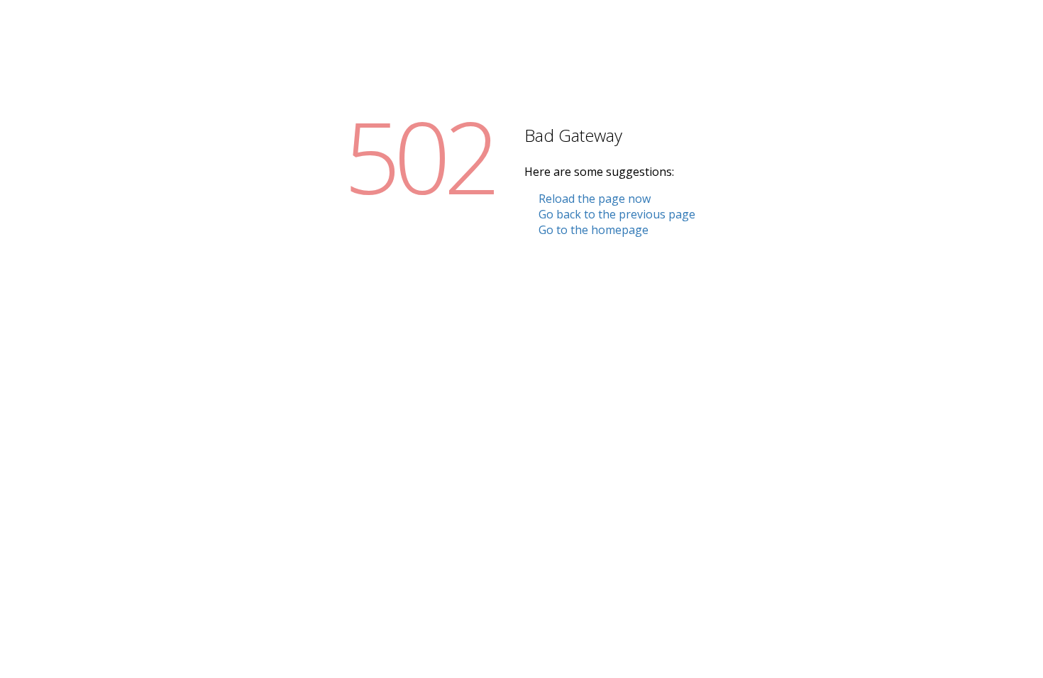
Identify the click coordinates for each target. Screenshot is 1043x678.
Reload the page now (595, 198)
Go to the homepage (594, 230)
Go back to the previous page (617, 214)
